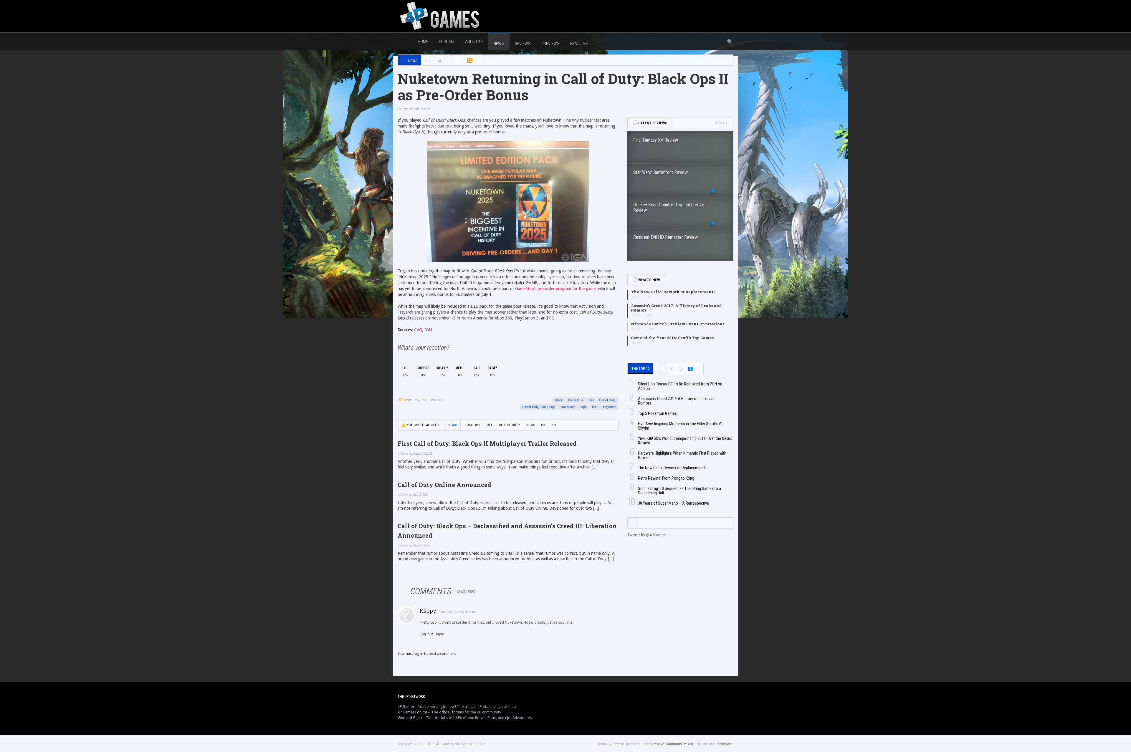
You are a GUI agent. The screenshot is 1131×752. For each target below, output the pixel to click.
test (594, 406)
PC (417, 399)
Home (423, 41)
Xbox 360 (436, 399)
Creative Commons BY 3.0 (672, 743)
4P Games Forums (412, 712)
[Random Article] (469, 60)
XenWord (724, 743)
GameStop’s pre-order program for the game (555, 288)
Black (559, 399)
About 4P (474, 41)
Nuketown (568, 406)
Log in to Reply (432, 633)
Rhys (405, 109)
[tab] (632, 523)
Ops (584, 406)
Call (591, 399)
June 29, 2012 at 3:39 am (458, 612)
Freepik (618, 743)
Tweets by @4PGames (646, 535)
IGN (428, 329)
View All (721, 123)
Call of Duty (607, 399)
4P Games (406, 706)
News (408, 399)
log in (418, 653)
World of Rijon (410, 717)
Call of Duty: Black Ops (538, 406)
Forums (446, 41)
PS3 (424, 399)
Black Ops (575, 399)
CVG (418, 329)
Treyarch (609, 406)
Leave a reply (467, 592)
